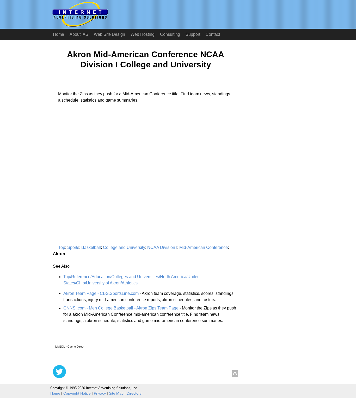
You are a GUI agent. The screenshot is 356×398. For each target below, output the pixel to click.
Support (193, 34)
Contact (213, 34)
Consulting (170, 34)
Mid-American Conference (203, 247)
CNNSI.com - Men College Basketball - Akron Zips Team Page (121, 308)
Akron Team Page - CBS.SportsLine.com (101, 293)
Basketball (91, 247)
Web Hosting (143, 34)
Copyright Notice (77, 393)
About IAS (79, 34)
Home (58, 34)
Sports (73, 247)
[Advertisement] (96, 155)
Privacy (100, 393)
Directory (134, 393)
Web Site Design (109, 34)
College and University (124, 247)
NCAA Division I (162, 247)
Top (61, 247)
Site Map (116, 393)
